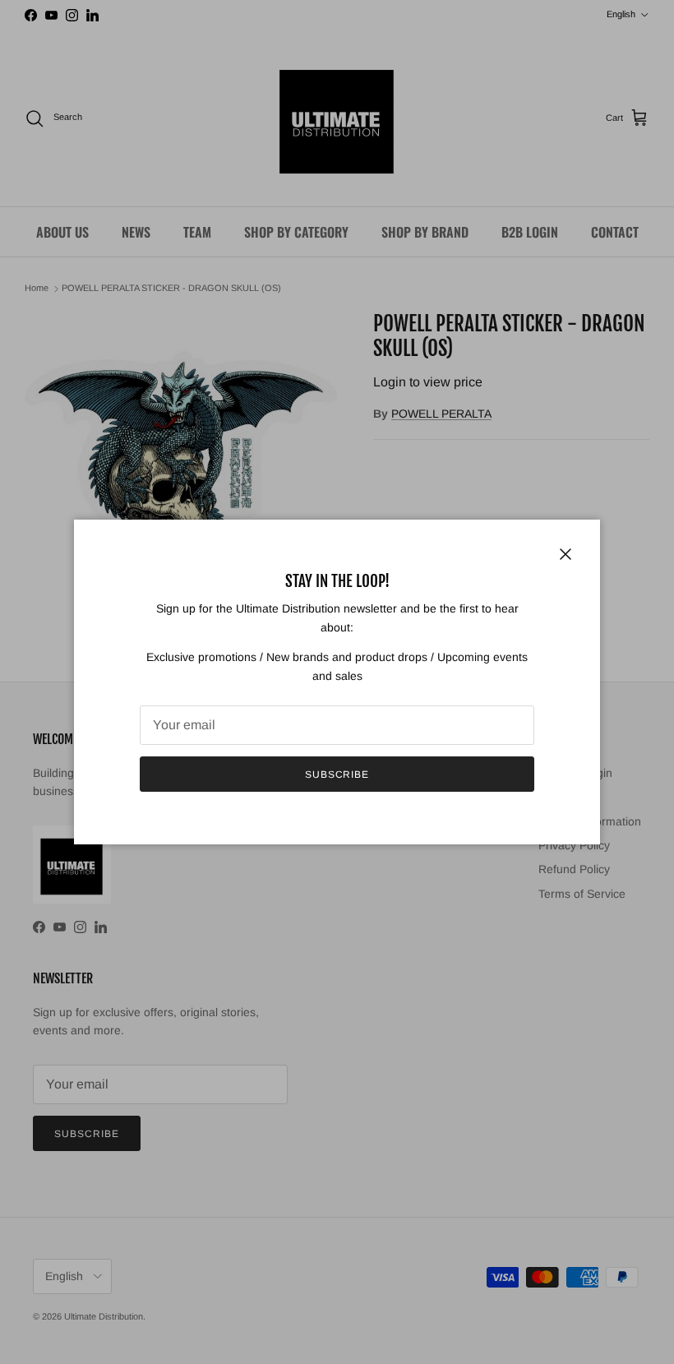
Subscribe (337, 774)
